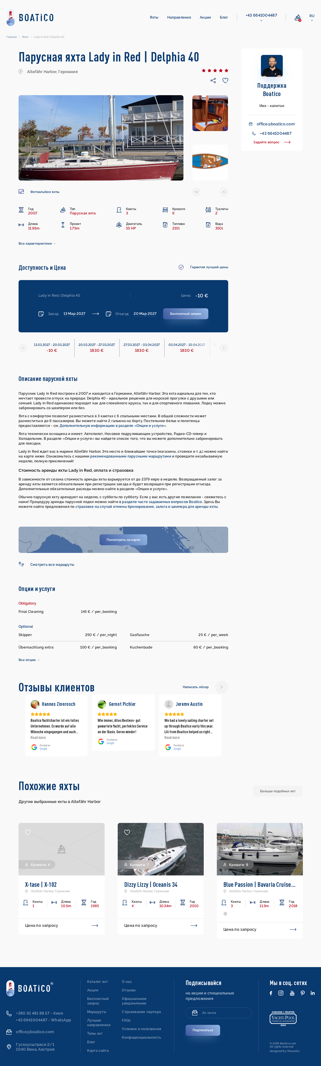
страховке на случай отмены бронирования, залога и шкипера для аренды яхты (147, 507)
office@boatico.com (276, 124)
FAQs (126, 1020)
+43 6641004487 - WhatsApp (43, 1020)
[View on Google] (35, 704)
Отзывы (129, 990)
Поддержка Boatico (271, 89)
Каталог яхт (97, 982)
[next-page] (223, 192)
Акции (205, 17)
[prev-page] (196, 192)
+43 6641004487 (261, 15)
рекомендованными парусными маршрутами (131, 456)
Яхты (154, 17)
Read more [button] (105, 737)
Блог (224, 17)
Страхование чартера (141, 1012)
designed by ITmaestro (284, 1051)
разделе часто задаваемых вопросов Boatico (162, 502)
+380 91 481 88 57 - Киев (39, 1013)
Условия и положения (141, 1029)
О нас (127, 982)
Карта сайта (98, 1050)
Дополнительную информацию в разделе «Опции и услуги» (113, 426)
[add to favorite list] (28, 832)
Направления (179, 17)
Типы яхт (95, 1033)
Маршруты (96, 1012)
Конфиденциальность (141, 1037)
